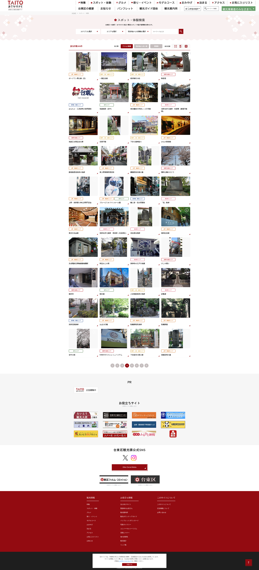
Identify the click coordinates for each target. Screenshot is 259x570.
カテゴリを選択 (86, 31)
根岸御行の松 (135, 78)
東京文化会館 (74, 233)
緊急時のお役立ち (126, 508)
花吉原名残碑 (135, 233)
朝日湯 (102, 294)
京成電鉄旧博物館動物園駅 (78, 263)
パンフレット (125, 8)
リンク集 (123, 545)
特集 (83, 2)
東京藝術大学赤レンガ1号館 (140, 109)
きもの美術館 (166, 142)
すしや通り (165, 263)
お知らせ (105, 8)
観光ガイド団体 (149, 8)
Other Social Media (129, 467)
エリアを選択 (111, 31)
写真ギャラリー (125, 524)
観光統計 (123, 541)
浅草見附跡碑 (74, 324)
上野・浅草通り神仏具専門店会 (80, 202)
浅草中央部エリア (168, 74)
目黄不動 (103, 142)
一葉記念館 (104, 78)
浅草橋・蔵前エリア (76, 104)
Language (193, 8)
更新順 (156, 46)
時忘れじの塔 (104, 263)
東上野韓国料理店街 (107, 172)
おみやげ (187, 2)
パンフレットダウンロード (129, 520)
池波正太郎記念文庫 (76, 142)
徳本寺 (71, 294)
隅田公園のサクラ (167, 172)
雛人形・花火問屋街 (137, 202)
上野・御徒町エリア (76, 74)
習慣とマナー (125, 533)
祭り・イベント (142, 2)
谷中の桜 (72, 355)
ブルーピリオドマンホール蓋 (110, 202)
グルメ (122, 2)
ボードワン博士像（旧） (78, 78)
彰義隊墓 (164, 324)
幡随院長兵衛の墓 (136, 172)
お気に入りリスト (242, 2)
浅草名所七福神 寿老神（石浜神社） (113, 233)
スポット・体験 (102, 2)
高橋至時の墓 (166, 355)
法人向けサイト (125, 504)
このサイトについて (164, 504)
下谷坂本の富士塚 (136, 355)
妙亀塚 (163, 294)
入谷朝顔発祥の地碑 (137, 294)
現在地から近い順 (141, 46)
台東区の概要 (86, 8)
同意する (129, 564)
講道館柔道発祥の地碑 (77, 172)
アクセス (219, 2)
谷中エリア (106, 104)
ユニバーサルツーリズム (128, 528)
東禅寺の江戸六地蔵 (137, 263)
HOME (74, 13)
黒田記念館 (165, 233)
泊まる (203, 2)
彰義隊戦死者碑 (136, 324)
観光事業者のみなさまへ (237, 9)
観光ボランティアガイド (128, 516)
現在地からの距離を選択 (137, 31)
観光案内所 (171, 8)
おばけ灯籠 (104, 324)
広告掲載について (163, 508)
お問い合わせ (161, 512)
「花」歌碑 (165, 202)
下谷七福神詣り (136, 142)
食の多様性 (124, 537)
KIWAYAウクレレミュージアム (111, 355)
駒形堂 (163, 78)
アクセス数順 (127, 46)
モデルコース (167, 2)
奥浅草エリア (168, 104)
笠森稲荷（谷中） (106, 109)
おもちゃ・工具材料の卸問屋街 (80, 109)
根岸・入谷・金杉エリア (107, 74)
